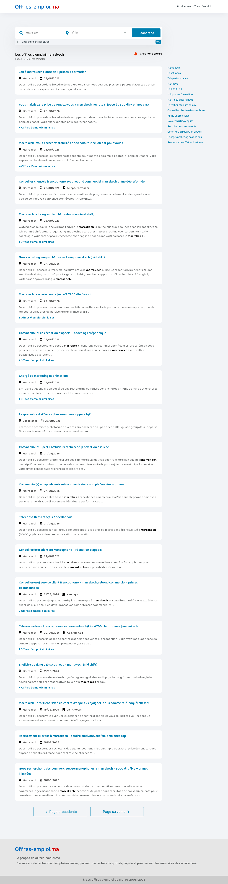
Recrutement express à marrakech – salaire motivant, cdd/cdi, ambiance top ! (73, 735)
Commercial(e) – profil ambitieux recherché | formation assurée (64, 447)
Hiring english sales (178, 116)
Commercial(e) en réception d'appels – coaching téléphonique (62, 333)
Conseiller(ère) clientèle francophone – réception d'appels (60, 549)
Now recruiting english (180, 121)
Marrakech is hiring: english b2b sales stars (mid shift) (56, 214)
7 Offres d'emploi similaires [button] (37, 611)
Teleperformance (177, 78)
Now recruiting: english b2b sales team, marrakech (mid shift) (62, 257)
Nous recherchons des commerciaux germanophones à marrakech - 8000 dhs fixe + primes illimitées (83, 771)
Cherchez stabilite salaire (182, 105)
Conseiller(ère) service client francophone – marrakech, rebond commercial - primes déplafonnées (78, 585)
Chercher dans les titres (91, 42)
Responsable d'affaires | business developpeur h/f (55, 414)
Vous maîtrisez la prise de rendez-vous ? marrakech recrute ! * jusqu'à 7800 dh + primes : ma (84, 104)
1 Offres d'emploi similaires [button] (36, 242)
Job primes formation (180, 94)
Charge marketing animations (184, 137)
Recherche (146, 33)
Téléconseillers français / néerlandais (45, 517)
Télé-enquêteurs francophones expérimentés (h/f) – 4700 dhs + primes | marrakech (78, 626)
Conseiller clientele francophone (186, 110)
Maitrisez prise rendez (180, 100)
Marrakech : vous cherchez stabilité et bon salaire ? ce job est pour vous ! (71, 143)
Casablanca (174, 73)
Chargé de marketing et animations (43, 375)
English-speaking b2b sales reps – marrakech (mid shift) (58, 664)
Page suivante (114, 812)
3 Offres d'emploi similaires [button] (37, 317)
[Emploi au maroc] (37, 7)
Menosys (172, 84)
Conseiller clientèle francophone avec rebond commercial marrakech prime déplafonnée (82, 181)
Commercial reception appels (184, 132)
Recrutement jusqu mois (181, 126)
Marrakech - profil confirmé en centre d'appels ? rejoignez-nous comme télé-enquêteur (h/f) (84, 703)
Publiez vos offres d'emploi (194, 6)
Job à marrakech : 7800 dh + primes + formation (52, 71)
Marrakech (173, 68)
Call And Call (174, 89)
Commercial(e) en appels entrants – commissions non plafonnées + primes (71, 484)
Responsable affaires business (185, 142)
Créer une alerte (150, 54)
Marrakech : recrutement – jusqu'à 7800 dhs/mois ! (54, 294)
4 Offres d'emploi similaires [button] (37, 127)
